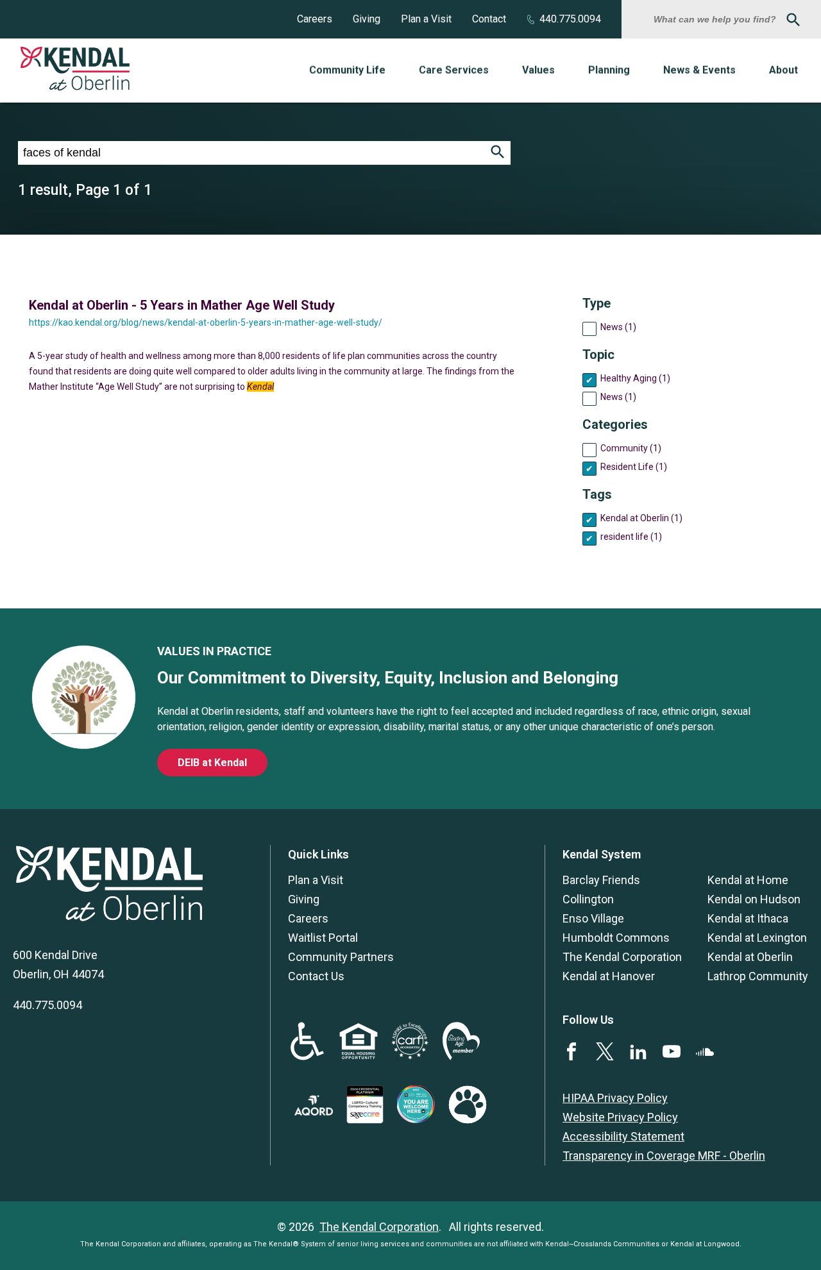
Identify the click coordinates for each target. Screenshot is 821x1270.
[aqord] (313, 1111)
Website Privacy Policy (620, 1117)
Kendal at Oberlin (750, 957)
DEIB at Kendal (212, 762)
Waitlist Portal (323, 937)
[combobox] (716, 19)
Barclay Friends (601, 880)
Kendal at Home (747, 880)
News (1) (618, 327)
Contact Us (316, 976)
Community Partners (341, 957)
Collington (588, 899)
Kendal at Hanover (609, 976)
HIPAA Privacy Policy (615, 1098)
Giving (366, 19)
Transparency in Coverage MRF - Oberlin (664, 1155)
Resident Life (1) (633, 467)
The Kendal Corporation (622, 957)
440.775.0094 (570, 19)
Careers (314, 19)
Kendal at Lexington (757, 937)
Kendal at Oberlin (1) (641, 518)
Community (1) (630, 448)
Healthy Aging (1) (635, 378)
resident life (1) (631, 536)
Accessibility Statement (623, 1136)
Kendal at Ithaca (747, 918)
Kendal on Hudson (753, 899)
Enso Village (593, 918)
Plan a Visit (426, 19)
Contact (489, 19)
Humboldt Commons (616, 937)
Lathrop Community (757, 976)
